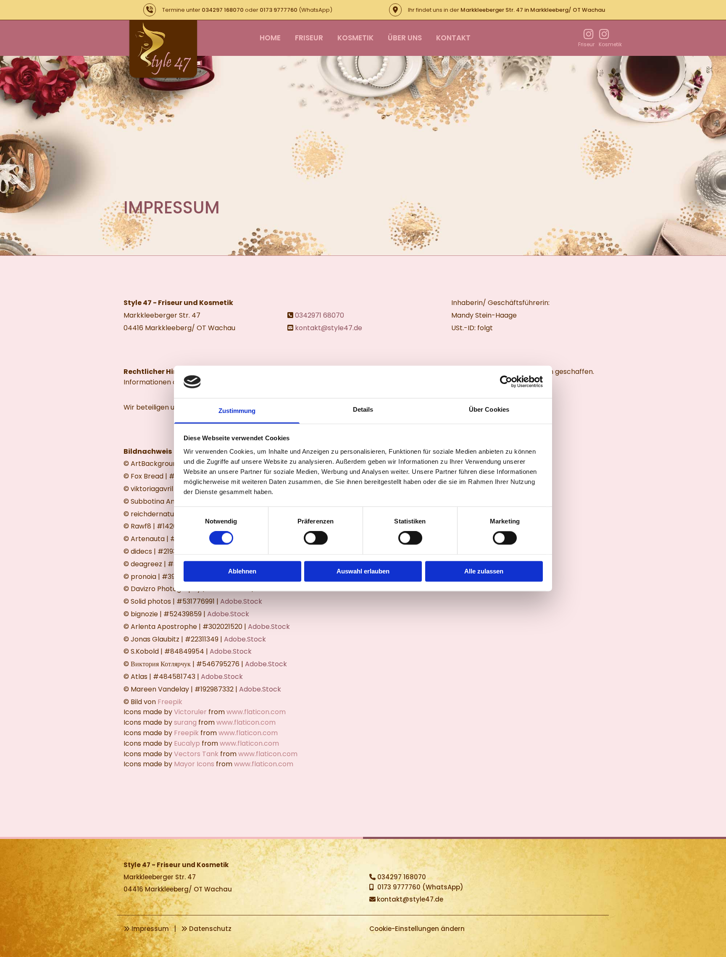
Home (270, 38)
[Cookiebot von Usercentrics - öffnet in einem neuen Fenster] (506, 382)
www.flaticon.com (256, 712)
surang (185, 722)
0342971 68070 (319, 315)
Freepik (170, 702)
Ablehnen (242, 571)
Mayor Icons (194, 764)
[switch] (316, 538)
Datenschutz (210, 928)
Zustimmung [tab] (237, 410)
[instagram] (588, 33)
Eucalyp (187, 743)
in (532, 10)
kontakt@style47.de (328, 328)
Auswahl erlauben (363, 571)
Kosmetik (355, 38)
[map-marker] (395, 10)
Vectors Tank (196, 754)
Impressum (150, 928)
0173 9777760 (278, 10)
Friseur (309, 38)
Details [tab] (363, 409)
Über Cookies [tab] (489, 409)
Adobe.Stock (241, 601)
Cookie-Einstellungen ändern (417, 928)
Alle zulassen (483, 571)
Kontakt (453, 38)
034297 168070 (223, 10)
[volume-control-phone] (149, 10)
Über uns (405, 38)
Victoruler (190, 712)
